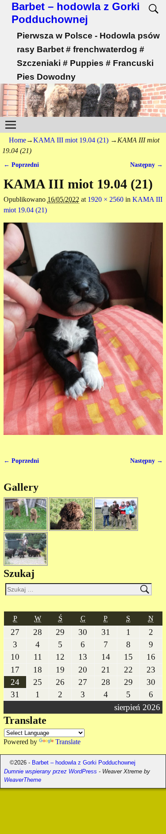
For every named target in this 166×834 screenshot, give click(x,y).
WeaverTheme (22, 779)
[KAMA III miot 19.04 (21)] (83, 334)
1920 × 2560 (106, 199)
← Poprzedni (21, 164)
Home (17, 140)
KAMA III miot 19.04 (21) (70, 140)
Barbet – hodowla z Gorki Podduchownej (76, 12)
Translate (68, 742)
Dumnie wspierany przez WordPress (50, 771)
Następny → (146, 164)
